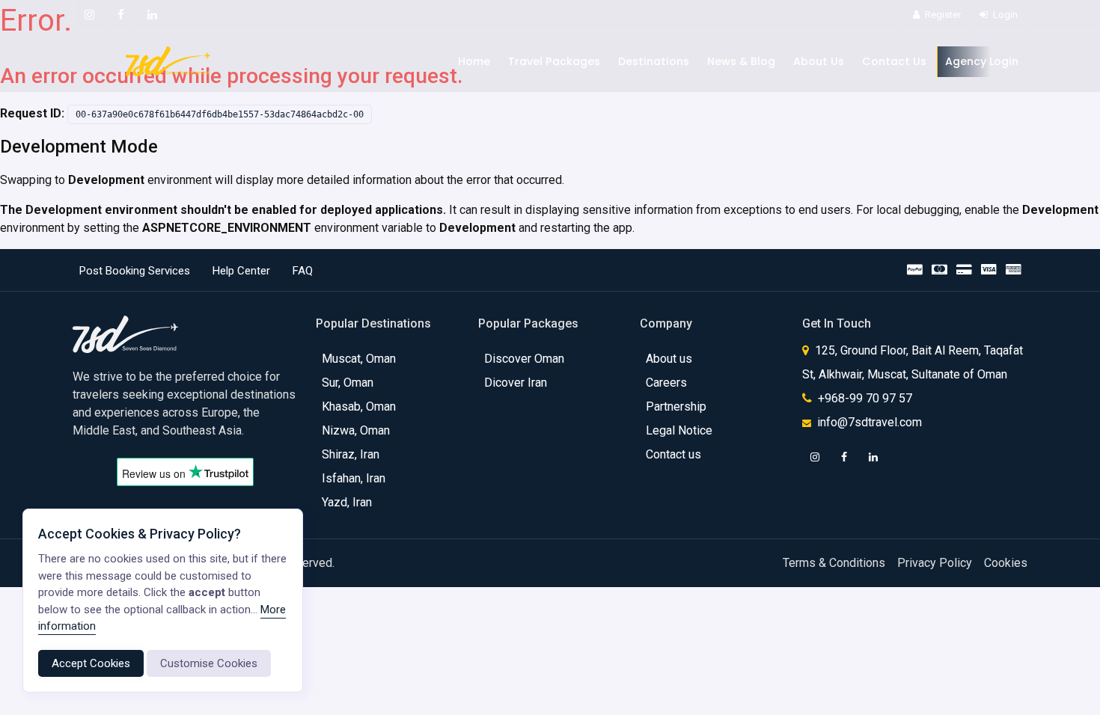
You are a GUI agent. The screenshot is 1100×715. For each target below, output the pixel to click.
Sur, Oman (347, 382)
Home (474, 61)
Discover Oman (524, 359)
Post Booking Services (134, 270)
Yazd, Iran (347, 502)
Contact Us (894, 61)
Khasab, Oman (359, 406)
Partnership (676, 406)
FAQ (303, 270)
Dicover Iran (515, 382)
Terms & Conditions (834, 563)
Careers (666, 382)
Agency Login (981, 61)
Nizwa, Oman (356, 430)
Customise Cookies (208, 663)
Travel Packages (554, 61)
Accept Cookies (91, 663)
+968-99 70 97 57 (863, 398)
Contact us (673, 454)
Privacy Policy (934, 563)
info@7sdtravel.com (869, 422)
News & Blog (741, 61)
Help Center (241, 270)
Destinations (653, 61)
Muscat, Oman (359, 359)
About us (669, 359)
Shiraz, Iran (350, 454)
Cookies (1005, 563)
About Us (818, 61)
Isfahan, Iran (353, 478)
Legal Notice (679, 430)
